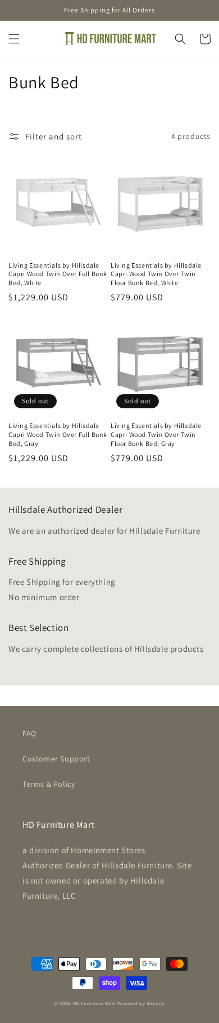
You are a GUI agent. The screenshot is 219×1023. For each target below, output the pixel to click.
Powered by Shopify (141, 1003)
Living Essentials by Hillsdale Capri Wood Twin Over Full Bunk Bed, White (57, 274)
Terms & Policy (48, 784)
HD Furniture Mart (94, 1003)
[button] (14, 38)
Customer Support (56, 759)
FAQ (29, 733)
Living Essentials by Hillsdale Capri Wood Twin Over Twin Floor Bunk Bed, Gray (156, 434)
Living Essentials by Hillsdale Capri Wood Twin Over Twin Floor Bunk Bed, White (156, 274)
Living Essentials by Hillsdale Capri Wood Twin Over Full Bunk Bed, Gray (57, 434)
